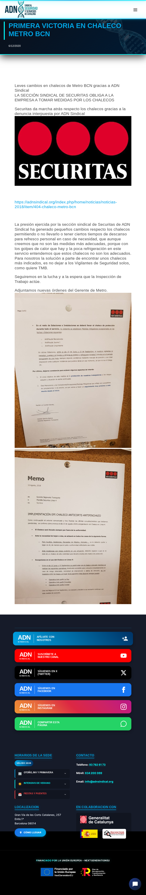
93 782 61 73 (97, 764)
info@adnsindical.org (99, 781)
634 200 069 (93, 773)
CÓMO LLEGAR (32, 832)
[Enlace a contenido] (21, 9)
